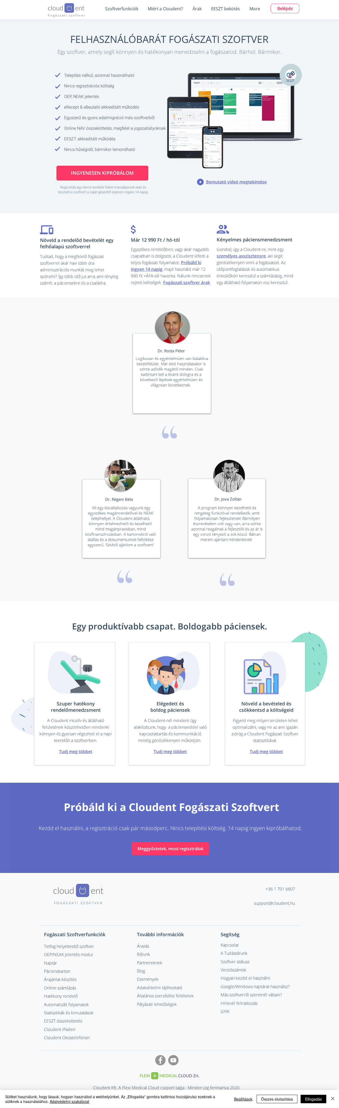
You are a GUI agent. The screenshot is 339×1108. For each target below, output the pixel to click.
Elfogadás (313, 1099)
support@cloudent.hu (274, 903)
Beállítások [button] (243, 1099)
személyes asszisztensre (241, 256)
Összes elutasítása (277, 1099)
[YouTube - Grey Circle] (173, 1060)
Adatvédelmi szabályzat (69, 1101)
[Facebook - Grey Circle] (160, 1060)
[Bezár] (332, 1099)
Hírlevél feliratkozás (239, 1003)
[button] (121, 8)
